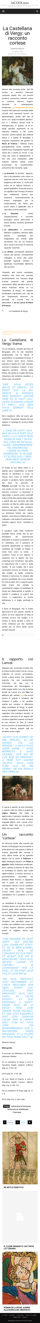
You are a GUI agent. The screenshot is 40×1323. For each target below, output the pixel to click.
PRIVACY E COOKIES (31, 1315)
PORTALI (24, 1317)
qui (21, 695)
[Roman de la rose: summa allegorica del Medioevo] (20, 1278)
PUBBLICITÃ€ (16, 1317)
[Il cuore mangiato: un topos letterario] (20, 1216)
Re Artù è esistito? (14, 1187)
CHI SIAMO (12, 1315)
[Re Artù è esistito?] (20, 1158)
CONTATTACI (20, 1315)
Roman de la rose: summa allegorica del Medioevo (17, 1308)
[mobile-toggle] (3, 11)
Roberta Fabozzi (17, 49)
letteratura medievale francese (17, 1111)
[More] (30, 1122)
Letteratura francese (21, 1106)
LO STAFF (4, 1315)
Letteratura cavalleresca (17, 54)
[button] (37, 11)
